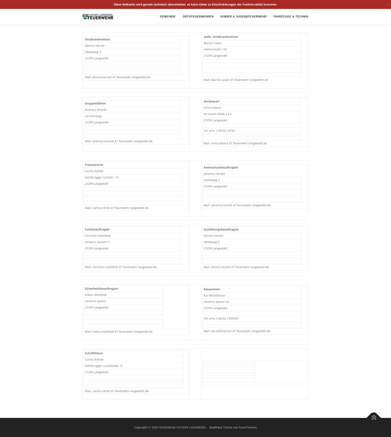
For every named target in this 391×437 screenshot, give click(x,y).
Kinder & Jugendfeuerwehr (244, 16)
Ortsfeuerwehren (198, 16)
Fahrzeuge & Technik (291, 16)
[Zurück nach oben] (374, 418)
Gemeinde (168, 16)
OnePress (215, 427)
